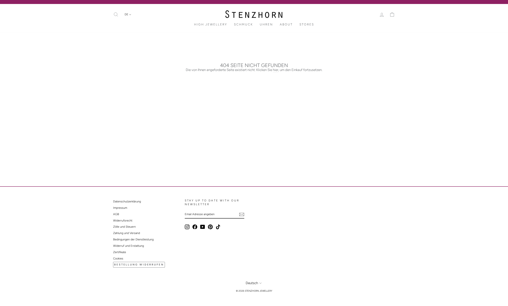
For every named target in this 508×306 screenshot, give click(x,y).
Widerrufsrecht (122, 220)
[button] (128, 15)
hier (275, 70)
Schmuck (243, 24)
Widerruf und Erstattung (128, 246)
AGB (116, 214)
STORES (306, 24)
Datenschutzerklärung (127, 201)
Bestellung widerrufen (139, 264)
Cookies (118, 258)
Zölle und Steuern (124, 226)
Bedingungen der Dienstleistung (133, 239)
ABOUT (286, 24)
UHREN (266, 24)
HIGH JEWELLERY (210, 24)
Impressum (120, 208)
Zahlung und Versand (126, 233)
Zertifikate (119, 252)
